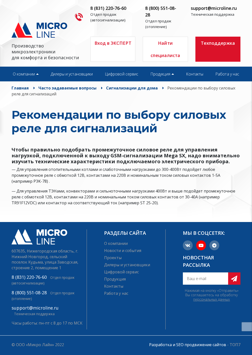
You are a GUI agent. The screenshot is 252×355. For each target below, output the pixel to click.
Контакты (195, 74)
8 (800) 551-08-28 (29, 293)
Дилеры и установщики (72, 74)
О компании (24, 74)
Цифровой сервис (121, 74)
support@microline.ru (214, 8)
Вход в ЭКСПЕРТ (112, 43)
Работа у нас (227, 74)
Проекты (113, 257)
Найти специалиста (165, 49)
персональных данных (211, 299)
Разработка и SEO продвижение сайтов (187, 344)
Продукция (160, 74)
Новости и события (122, 250)
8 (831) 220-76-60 (108, 8)
